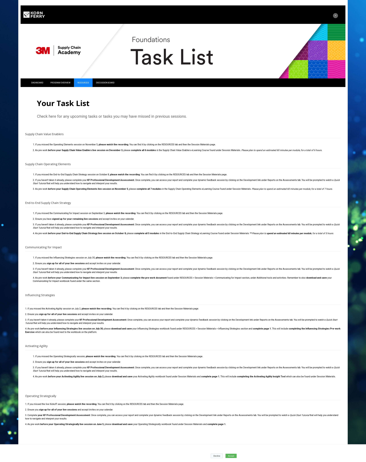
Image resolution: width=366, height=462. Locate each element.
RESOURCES (83, 83)
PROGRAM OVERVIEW (60, 83)
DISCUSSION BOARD (105, 83)
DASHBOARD (37, 83)
